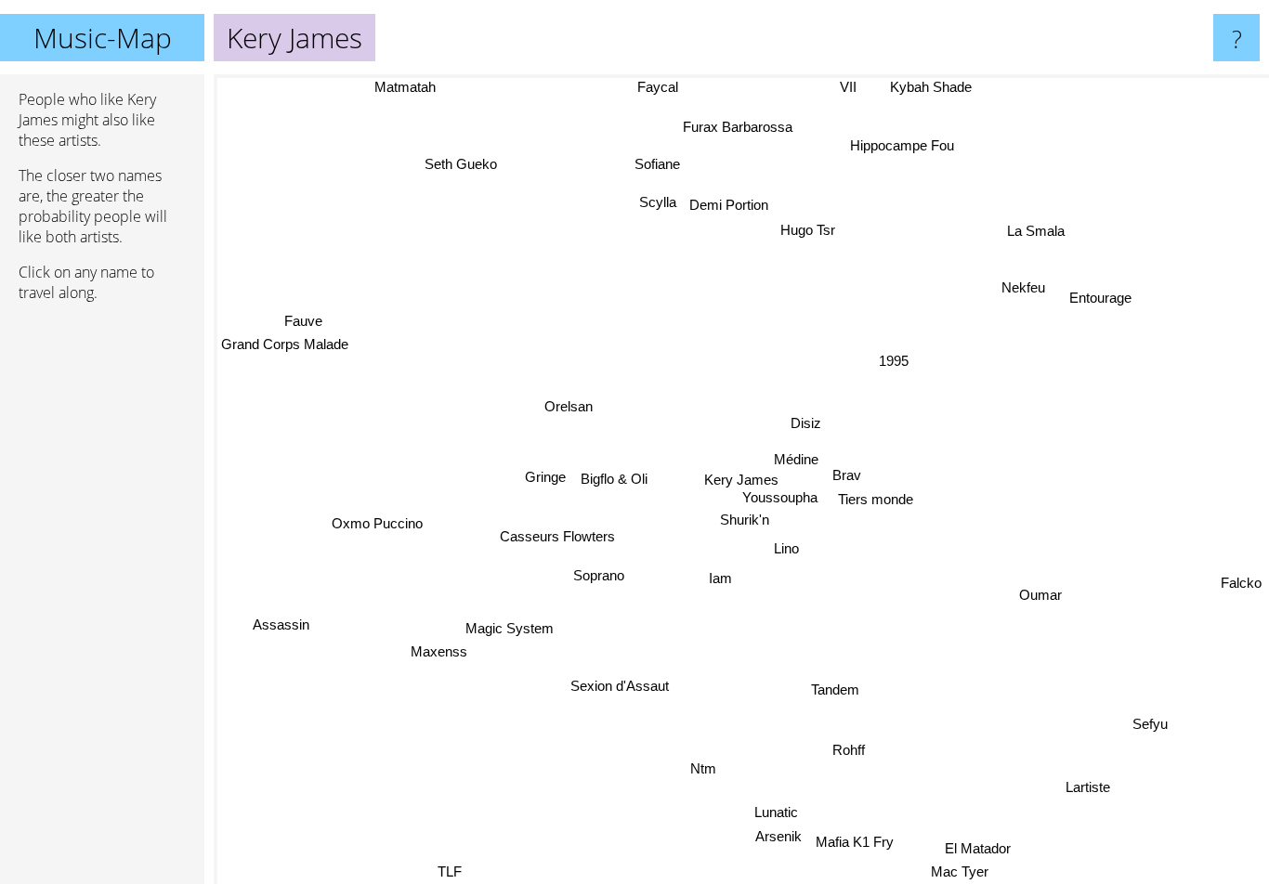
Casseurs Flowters (556, 535)
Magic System (509, 627)
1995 (893, 360)
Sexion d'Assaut (619, 685)
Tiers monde (875, 499)
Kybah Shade (943, 87)
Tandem (835, 689)
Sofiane (664, 163)
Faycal (654, 87)
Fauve (304, 317)
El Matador (975, 848)
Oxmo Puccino (379, 527)
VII (851, 87)
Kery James (741, 480)
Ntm (705, 769)
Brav (845, 474)
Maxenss (422, 638)
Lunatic (776, 812)
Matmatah (406, 87)
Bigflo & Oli (613, 477)
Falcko (1241, 585)
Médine (795, 457)
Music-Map (102, 38)
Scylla (659, 203)
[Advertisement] (102, 600)
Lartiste (1084, 791)
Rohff (848, 750)
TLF (450, 871)
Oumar (1039, 597)
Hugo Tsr (805, 230)
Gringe (545, 477)
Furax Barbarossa (741, 128)
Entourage (1099, 292)
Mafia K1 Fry (855, 843)
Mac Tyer (959, 871)
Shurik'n (745, 520)
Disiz (806, 423)
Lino (787, 548)
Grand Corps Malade (284, 341)
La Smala (1018, 221)
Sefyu (1146, 728)
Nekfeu (1032, 294)
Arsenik (777, 837)
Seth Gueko (467, 161)
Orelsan (567, 405)
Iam (720, 579)
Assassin (285, 634)
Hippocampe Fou (890, 142)
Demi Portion (731, 205)
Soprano (598, 574)
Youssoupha (779, 497)
